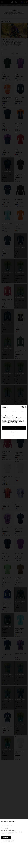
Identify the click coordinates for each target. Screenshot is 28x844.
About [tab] (22, 411)
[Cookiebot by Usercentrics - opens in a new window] (20, 407)
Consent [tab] (5, 411)
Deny (14, 436)
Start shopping (6, 837)
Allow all (14, 428)
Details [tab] (14, 411)
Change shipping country (8, 841)
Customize (13, 432)
